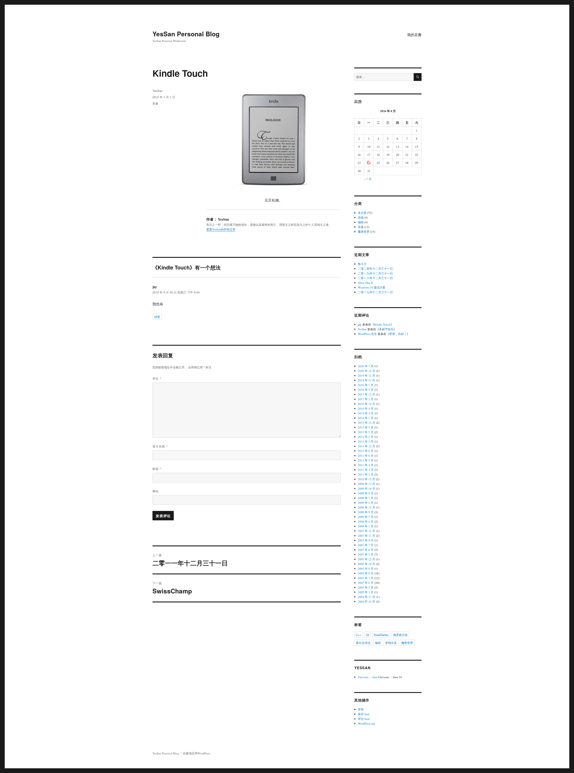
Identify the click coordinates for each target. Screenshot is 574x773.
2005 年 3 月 (366, 592)
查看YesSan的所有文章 (220, 229)
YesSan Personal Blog (186, 33)
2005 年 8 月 (366, 573)
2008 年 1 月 (366, 526)
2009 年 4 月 (366, 503)
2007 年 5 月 (366, 554)
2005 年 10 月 (366, 564)
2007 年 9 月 (366, 540)
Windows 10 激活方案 (371, 287)
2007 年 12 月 (366, 531)
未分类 (362, 213)
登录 (361, 709)
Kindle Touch (382, 324)
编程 (361, 222)
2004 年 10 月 (366, 601)
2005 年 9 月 (366, 569)
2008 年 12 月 (366, 507)
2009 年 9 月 (366, 493)
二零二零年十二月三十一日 (375, 269)
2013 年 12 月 (366, 423)
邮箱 (157, 469)
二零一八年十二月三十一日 (375, 278)
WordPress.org (366, 723)
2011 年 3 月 (366, 470)
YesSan (157, 91)
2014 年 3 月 (366, 413)
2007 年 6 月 (366, 550)
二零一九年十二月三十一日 (375, 273)
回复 (157, 317)
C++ (358, 635)
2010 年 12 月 (366, 479)
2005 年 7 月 (366, 578)
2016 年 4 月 (366, 408)
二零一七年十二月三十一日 (375, 292)
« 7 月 (368, 179)
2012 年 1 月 (366, 441)
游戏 (361, 217)
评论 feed (364, 719)
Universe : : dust (368, 677)
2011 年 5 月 (366, 460)
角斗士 (362, 264)
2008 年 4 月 (366, 521)
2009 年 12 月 (366, 484)
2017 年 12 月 (366, 394)
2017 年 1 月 (366, 399)
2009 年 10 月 (366, 488)
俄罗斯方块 (400, 635)
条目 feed (364, 714)
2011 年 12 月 (366, 446)
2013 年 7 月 (366, 427)
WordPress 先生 (367, 334)
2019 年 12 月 (366, 375)
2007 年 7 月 (366, 545)
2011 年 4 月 (366, 465)
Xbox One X (365, 283)
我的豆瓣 (414, 34)
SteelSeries (381, 635)
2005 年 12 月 (366, 559)
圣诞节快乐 (386, 329)
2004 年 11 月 (366, 597)
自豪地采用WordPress (196, 753)
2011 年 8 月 (366, 451)
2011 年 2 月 (366, 474)
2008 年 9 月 (366, 512)
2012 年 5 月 (366, 432)
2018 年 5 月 (366, 390)
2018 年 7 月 (366, 385)
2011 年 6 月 (366, 456)
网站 (155, 491)
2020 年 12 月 (366, 371)
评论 (157, 378)
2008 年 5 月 (366, 517)
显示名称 (160, 446)
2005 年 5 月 (366, 587)
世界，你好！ (398, 334)
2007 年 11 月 (366, 536)
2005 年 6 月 (366, 583)
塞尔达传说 (363, 643)
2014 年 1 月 (366, 418)
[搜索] (418, 77)
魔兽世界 (364, 232)
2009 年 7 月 (366, 498)
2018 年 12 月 (366, 380)
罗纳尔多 (391, 643)
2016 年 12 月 (366, 404)
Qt (367, 635)
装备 (155, 103)
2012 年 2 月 (366, 437)
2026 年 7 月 (366, 366)
